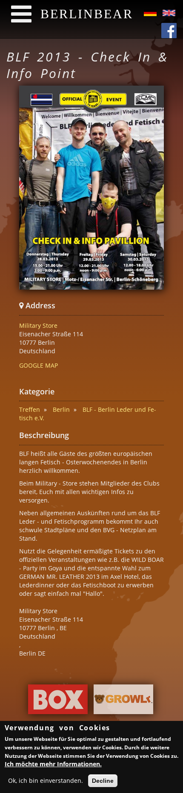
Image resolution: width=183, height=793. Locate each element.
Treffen (29, 409)
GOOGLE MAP (38, 365)
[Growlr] (123, 702)
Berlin (61, 409)
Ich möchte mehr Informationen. (53, 764)
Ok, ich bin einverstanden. (45, 780)
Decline (103, 780)
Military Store (38, 325)
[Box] (58, 702)
